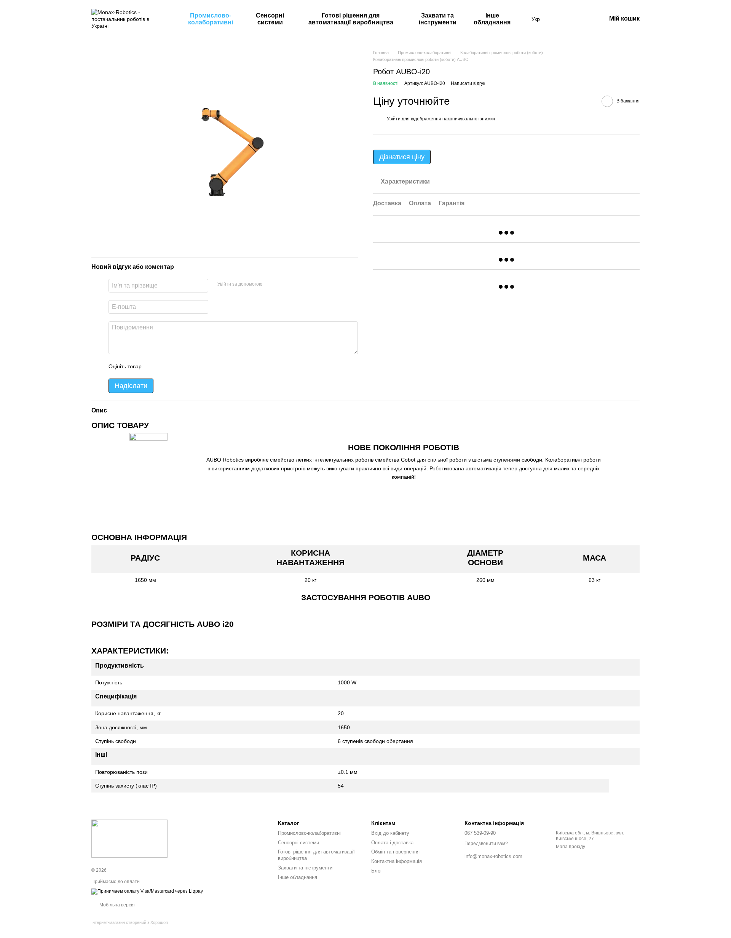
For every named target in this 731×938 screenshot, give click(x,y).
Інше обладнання (492, 19)
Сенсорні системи (270, 19)
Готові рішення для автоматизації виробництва (350, 19)
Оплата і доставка (392, 842)
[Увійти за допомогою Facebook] (270, 284)
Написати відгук (468, 83)
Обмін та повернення (395, 852)
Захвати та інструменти (437, 19)
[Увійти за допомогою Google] (282, 284)
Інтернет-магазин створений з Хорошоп (129, 922)
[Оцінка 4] (191, 366)
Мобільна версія (116, 905)
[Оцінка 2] (166, 366)
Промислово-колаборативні (210, 19)
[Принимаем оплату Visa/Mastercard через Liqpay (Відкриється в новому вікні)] (147, 891)
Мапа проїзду (570, 846)
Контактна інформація (396, 861)
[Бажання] (560, 19)
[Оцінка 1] (154, 366)
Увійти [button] (394, 118)
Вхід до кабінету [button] (390, 833)
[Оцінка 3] (178, 366)
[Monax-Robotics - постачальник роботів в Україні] (129, 838)
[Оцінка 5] (203, 366)
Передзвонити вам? (486, 843)
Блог (376, 871)
